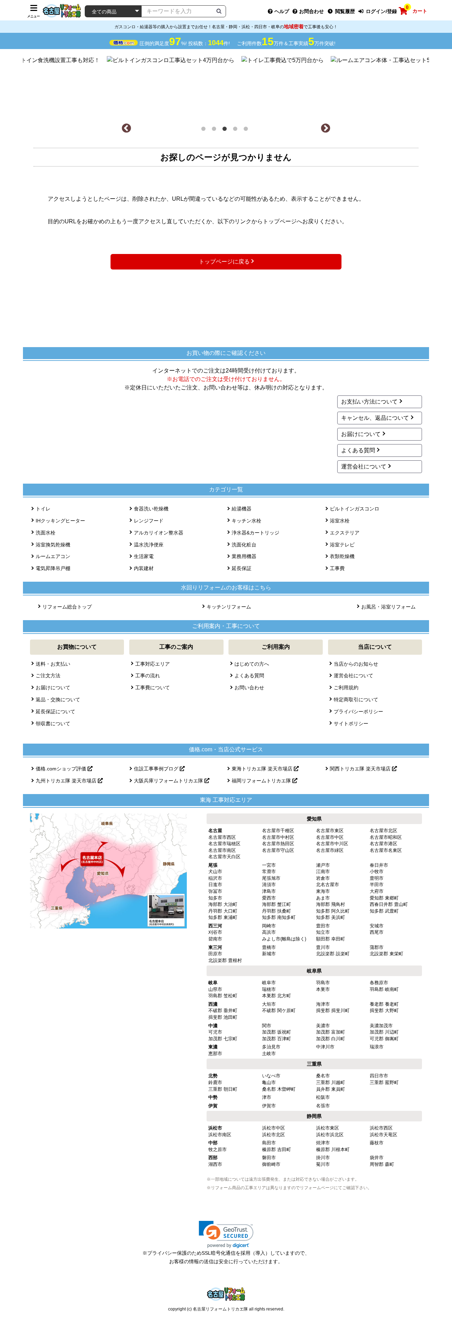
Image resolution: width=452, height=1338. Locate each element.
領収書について (53, 723)
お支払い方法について (369, 402)
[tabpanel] (226, 86)
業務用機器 (244, 556)
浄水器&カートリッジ (255, 532)
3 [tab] (226, 130)
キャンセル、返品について (375, 418)
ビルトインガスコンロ (354, 508)
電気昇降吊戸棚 (53, 568)
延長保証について (55, 711)
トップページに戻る (224, 262)
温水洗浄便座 (148, 544)
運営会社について (363, 467)
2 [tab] (215, 130)
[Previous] (126, 128)
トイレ (43, 508)
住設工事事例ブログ (157, 768)
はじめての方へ (251, 664)
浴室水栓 (340, 520)
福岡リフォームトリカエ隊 (262, 780)
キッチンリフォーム (229, 607)
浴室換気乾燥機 (53, 544)
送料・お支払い (53, 664)
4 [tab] (236, 130)
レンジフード (148, 520)
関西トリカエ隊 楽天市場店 (361, 768)
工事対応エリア (152, 664)
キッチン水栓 (246, 520)
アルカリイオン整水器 (158, 532)
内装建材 (144, 568)
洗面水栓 (45, 532)
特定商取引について (356, 699)
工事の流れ (147, 675)
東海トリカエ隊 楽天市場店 (263, 768)
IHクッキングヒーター (60, 520)
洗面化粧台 (244, 544)
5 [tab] (247, 130)
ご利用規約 (346, 687)
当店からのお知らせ (356, 664)
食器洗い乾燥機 (151, 508)
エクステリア (344, 532)
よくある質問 (358, 450)
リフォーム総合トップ (67, 607)
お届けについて (361, 434)
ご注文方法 (48, 675)
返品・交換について (58, 699)
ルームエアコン (53, 556)
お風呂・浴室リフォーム (388, 607)
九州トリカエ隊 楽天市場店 (67, 780)
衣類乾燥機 (342, 556)
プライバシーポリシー (358, 711)
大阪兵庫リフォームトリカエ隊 (169, 780)
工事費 (337, 568)
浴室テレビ (342, 544)
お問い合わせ (249, 687)
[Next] (325, 128)
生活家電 (144, 556)
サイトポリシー (351, 723)
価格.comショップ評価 (62, 768)
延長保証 (241, 568)
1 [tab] (204, 130)
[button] (226, 1234)
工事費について (152, 687)
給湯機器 (241, 508)
